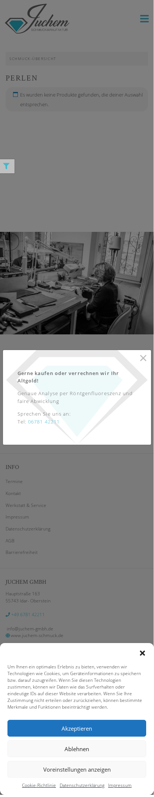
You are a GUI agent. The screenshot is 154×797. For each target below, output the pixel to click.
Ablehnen (77, 749)
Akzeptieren (77, 728)
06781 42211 (44, 421)
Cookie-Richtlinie (39, 785)
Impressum (120, 785)
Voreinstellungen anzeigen (77, 769)
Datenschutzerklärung (82, 785)
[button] (142, 652)
